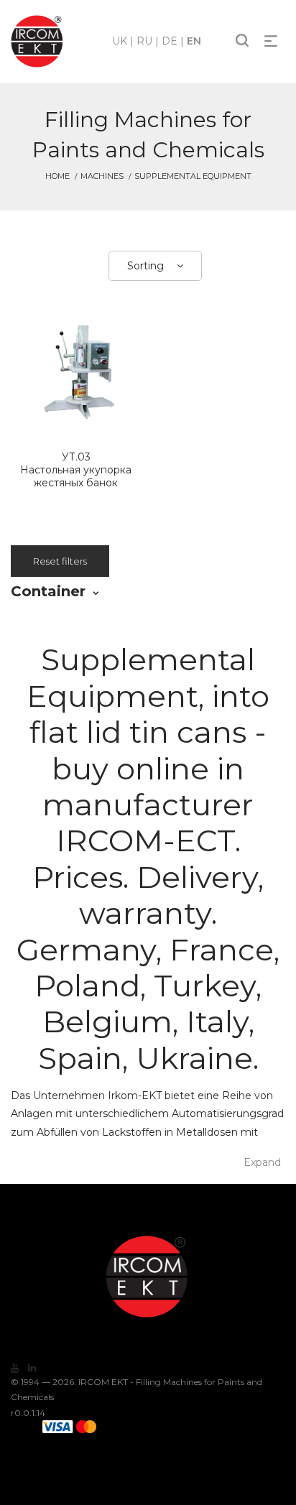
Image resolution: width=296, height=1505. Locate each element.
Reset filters (60, 561)
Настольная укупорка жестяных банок (75, 469)
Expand (262, 1162)
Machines (102, 176)
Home (57, 176)
